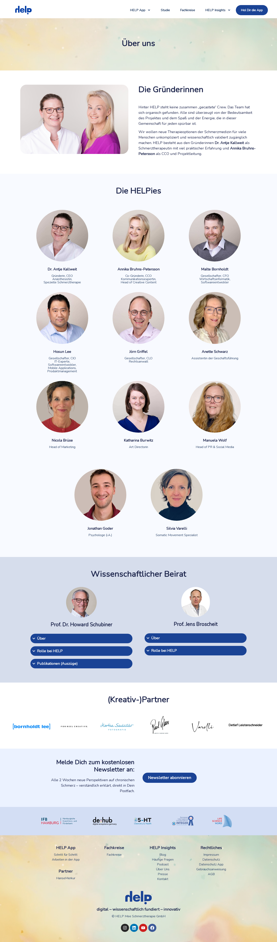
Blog (162, 854)
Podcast (163, 864)
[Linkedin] (134, 928)
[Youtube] (143, 928)
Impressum (211, 854)
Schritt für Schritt (65, 854)
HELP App (137, 10)
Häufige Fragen (163, 859)
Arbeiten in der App (66, 859)
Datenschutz (211, 859)
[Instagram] (125, 928)
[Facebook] (152, 928)
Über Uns (163, 869)
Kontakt (162, 879)
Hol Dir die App (252, 10)
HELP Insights (215, 10)
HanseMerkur (65, 878)
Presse (163, 874)
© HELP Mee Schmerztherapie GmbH (138, 916)
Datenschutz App (211, 864)
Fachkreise (187, 10)
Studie (165, 10)
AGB (211, 874)
